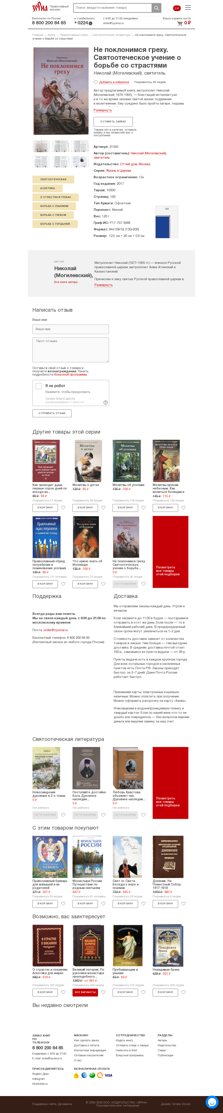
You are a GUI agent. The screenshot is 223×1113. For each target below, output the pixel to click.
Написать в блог (126, 1050)
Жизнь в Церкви (118, 170)
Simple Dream (181, 1104)
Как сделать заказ (86, 1040)
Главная (37, 35)
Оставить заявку (113, 122)
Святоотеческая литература (111, 35)
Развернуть (103, 110)
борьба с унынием (54, 206)
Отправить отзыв (52, 413)
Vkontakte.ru (40, 1084)
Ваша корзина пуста (177, 18)
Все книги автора (66, 282)
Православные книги (74, 35)
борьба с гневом (53, 215)
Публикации (165, 1055)
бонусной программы (70, 374)
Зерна (40, 6)
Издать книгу (124, 1040)
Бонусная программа (129, 1055)
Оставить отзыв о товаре (132, 1045)
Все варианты (85, 992)
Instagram (38, 1079)
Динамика (65, 1104)
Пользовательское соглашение (117, 1106)
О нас (78, 1060)
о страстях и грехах (55, 197)
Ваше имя (39, 319)
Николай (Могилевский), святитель (129, 73)
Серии (162, 1050)
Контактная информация (90, 1050)
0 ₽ (177, 8)
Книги (51, 35)
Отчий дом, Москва (135, 164)
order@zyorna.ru (113, 23)
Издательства (167, 1045)
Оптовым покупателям (88, 1055)
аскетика (47, 188)
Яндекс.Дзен (40, 1074)
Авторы (162, 1040)
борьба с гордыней (55, 224)
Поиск (156, 7)
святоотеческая (53, 179)
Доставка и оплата (86, 1045)
